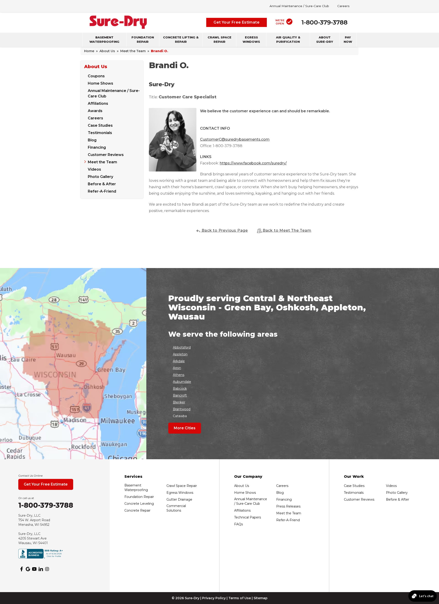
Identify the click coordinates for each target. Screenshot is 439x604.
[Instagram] (47, 569)
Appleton (180, 354)
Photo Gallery (100, 176)
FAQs (238, 524)
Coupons (96, 76)
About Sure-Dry (324, 39)
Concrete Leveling (139, 504)
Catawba (180, 416)
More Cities (184, 428)
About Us (95, 66)
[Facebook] (21, 569)
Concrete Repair (137, 510)
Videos (94, 169)
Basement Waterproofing (104, 39)
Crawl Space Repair (219, 39)
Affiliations (98, 103)
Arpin (177, 368)
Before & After (102, 184)
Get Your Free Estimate (237, 22)
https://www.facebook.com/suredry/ (253, 163)
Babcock (180, 389)
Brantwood (181, 409)
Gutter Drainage (179, 499)
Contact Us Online (30, 475)
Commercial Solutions (176, 508)
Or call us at (26, 498)
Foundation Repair (142, 39)
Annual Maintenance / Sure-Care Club (299, 6)
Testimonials (100, 133)
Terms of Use (239, 598)
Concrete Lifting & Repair (180, 39)
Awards (95, 111)
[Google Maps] (28, 569)
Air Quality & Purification (288, 39)
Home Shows (100, 83)
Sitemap (261, 598)
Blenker (179, 402)
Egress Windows (251, 39)
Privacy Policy (214, 598)
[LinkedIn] (40, 569)
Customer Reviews (106, 155)
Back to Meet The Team (286, 230)
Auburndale (182, 382)
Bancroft (180, 395)
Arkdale (179, 361)
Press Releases (288, 506)
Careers (343, 6)
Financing (97, 147)
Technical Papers (247, 517)
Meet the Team (102, 162)
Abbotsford (182, 347)
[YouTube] (34, 569)
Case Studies (100, 125)
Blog (92, 140)
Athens (178, 375)
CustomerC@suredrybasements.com (235, 139)
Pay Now (348, 39)
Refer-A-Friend (102, 191)
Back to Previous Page (224, 230)
